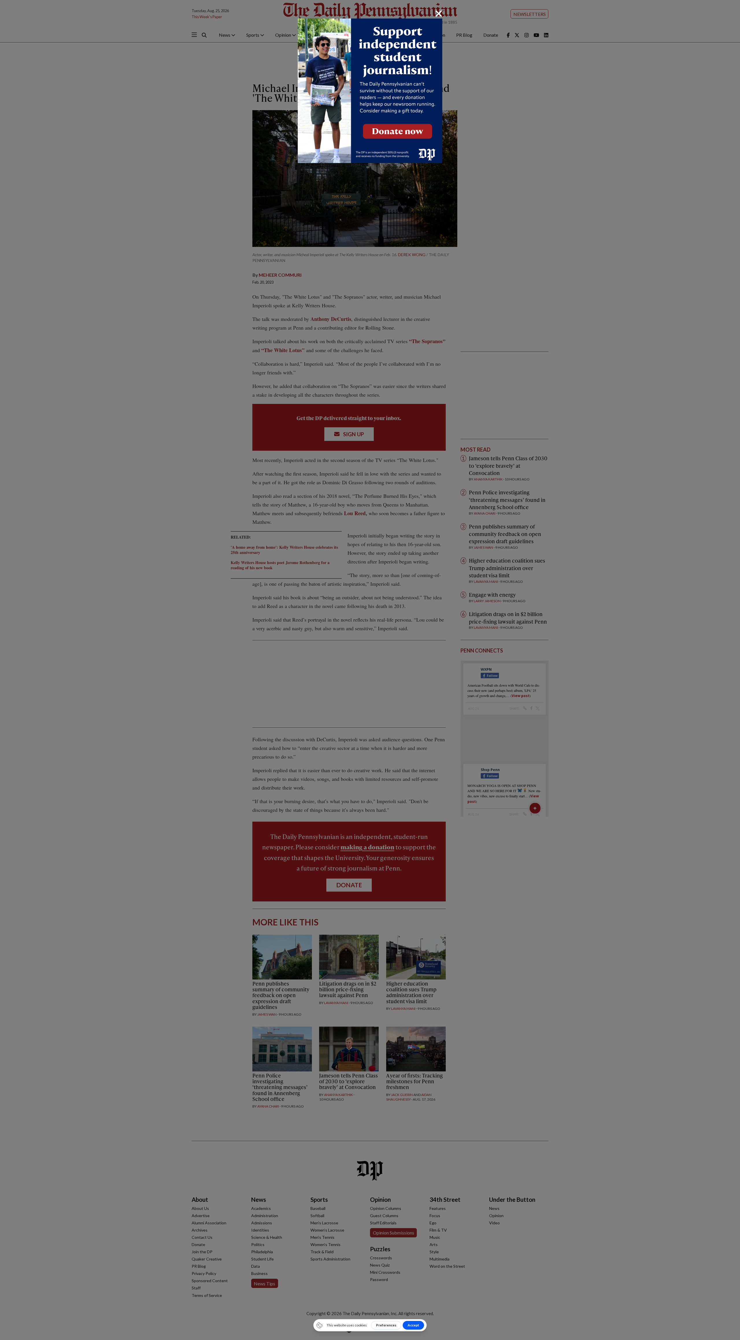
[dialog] (370, 670)
